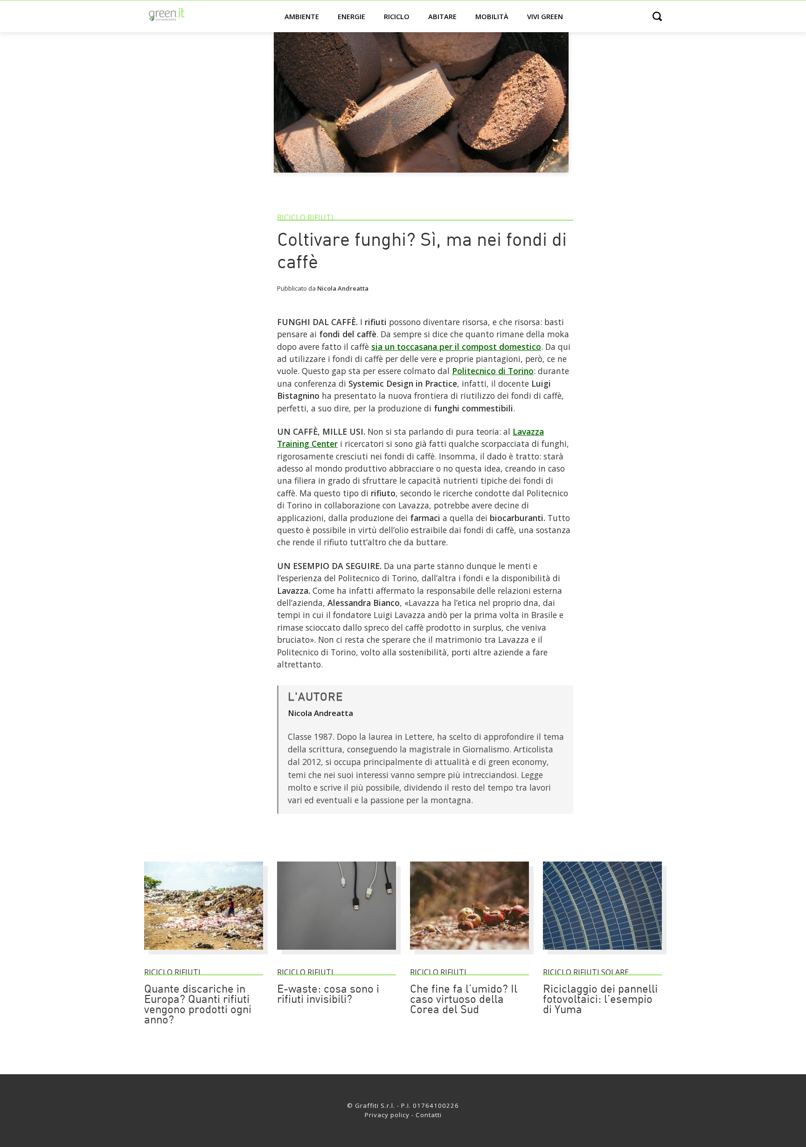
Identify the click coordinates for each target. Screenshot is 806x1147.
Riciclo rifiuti (305, 217)
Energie (351, 16)
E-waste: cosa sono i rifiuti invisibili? (328, 995)
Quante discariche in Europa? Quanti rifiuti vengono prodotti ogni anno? (197, 1005)
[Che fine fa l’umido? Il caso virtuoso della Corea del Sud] (469, 954)
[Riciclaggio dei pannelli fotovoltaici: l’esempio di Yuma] (602, 954)
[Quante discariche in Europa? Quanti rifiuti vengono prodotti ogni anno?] (203, 954)
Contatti (429, 1115)
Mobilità (491, 16)
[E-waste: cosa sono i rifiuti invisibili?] (336, 954)
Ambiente (302, 16)
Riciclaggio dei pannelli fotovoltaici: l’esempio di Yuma (600, 1000)
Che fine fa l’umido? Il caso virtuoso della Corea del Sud (463, 1000)
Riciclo (397, 16)
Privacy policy (387, 1115)
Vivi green (545, 16)
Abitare (442, 16)
